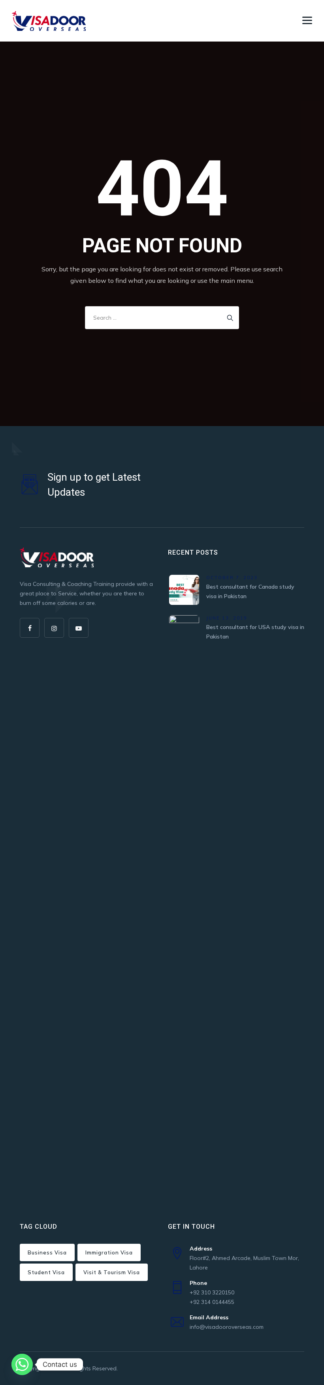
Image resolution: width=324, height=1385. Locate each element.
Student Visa (46, 1272)
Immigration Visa (109, 1252)
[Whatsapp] (22, 1364)
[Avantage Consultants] (49, 21)
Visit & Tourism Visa (111, 1272)
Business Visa (47, 1252)
